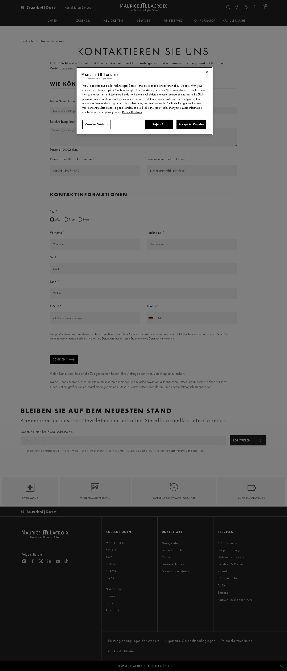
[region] (144, 101)
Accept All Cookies (191, 124)
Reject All (159, 124)
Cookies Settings (96, 124)
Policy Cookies (132, 112)
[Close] (206, 72)
